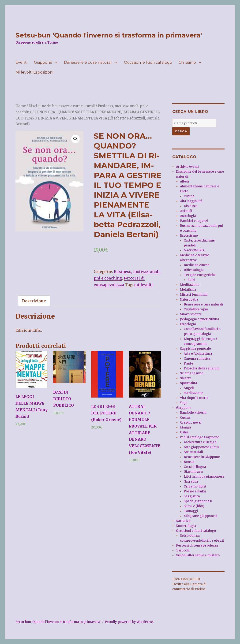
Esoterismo (189, 236)
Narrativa (191, 482)
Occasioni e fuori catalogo (148, 62)
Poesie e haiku (195, 491)
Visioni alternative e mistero (198, 555)
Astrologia (188, 216)
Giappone (43, 62)
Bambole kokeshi (193, 413)
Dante (188, 363)
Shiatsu (185, 378)
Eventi (21, 62)
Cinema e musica (197, 359)
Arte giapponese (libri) (201, 447)
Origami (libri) (195, 486)
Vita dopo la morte (194, 398)
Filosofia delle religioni (201, 368)
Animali (186, 211)
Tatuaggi (191, 511)
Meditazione (189, 285)
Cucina (189, 196)
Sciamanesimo (191, 373)
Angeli (189, 388)
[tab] (34, 300)
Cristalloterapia (196, 309)
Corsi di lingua (195, 467)
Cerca (181, 131)
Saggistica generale (195, 349)
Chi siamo (187, 62)
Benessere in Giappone (202, 457)
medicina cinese (196, 265)
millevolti (143, 284)
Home (20, 106)
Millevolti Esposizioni (34, 72)
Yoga (184, 403)
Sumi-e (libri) (194, 506)
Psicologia (188, 324)
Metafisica (188, 290)
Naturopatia (189, 300)
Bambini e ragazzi (194, 221)
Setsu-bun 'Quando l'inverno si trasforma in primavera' (108, 35)
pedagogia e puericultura (199, 319)
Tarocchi (183, 550)
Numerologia (186, 526)
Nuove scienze (191, 314)
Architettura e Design (200, 442)
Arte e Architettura (198, 354)
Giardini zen (193, 472)
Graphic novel (190, 422)
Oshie (184, 432)
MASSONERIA (194, 250)
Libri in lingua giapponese (204, 477)
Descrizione (34, 300)
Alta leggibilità (191, 201)
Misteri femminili (193, 295)
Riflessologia (194, 270)
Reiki (191, 280)
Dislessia (191, 206)
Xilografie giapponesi (200, 516)
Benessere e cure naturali (88, 62)
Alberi (184, 181)
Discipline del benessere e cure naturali (62, 106)
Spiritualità (188, 383)
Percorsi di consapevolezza (197, 545)
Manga (185, 427)
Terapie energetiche (200, 275)
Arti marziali (193, 452)
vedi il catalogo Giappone (199, 437)
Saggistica (192, 496)
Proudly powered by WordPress (129, 622)
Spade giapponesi (198, 501)
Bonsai (189, 462)
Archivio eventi (187, 167)
